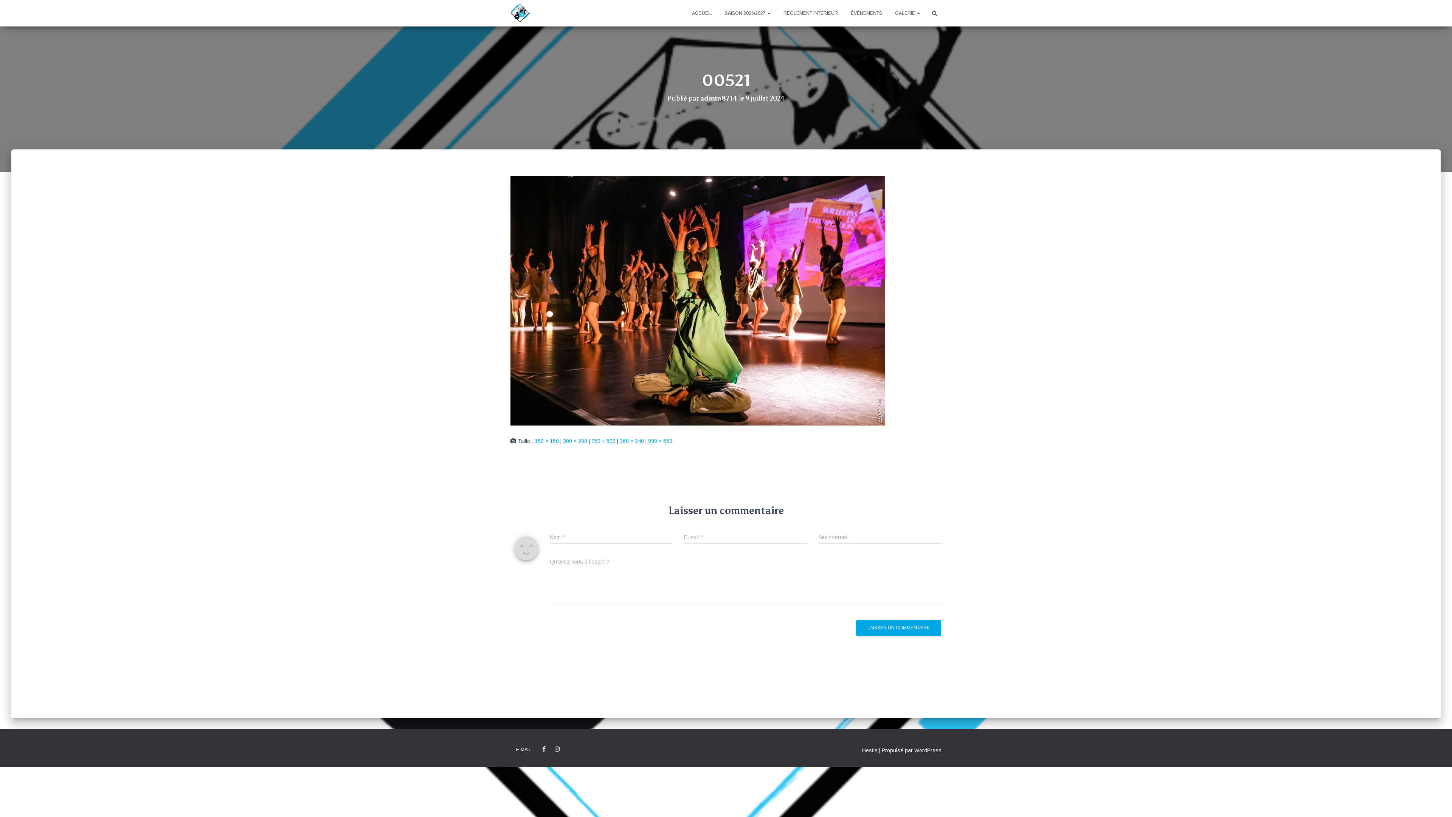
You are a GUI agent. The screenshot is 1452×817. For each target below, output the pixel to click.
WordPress (928, 750)
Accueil (702, 13)
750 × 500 (603, 441)
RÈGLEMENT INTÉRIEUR (810, 13)
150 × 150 (547, 441)
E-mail (523, 749)
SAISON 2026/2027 (746, 13)
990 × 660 (660, 441)
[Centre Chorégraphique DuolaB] (520, 13)
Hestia (870, 750)
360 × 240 (632, 441)
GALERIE (905, 13)
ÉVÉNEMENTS (866, 13)
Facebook (543, 749)
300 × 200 (575, 441)
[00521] (697, 300)
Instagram (557, 749)
